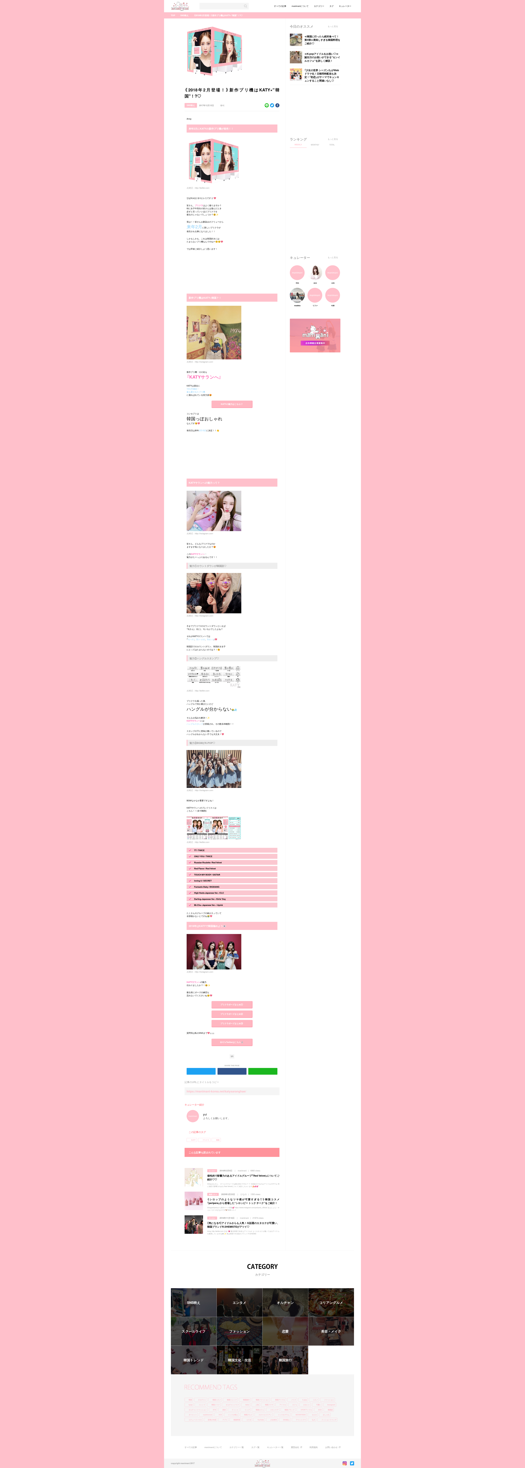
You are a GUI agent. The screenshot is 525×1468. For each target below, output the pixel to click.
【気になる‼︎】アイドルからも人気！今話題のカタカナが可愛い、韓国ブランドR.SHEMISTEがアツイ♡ (243, 1224)
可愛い (318, 1404)
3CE (220, 1414)
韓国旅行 (285, 1359)
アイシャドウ (301, 1419)
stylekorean (207, 1414)
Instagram (331, 1404)
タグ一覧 (255, 1447)
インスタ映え (233, 1414)
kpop (190, 1404)
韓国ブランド (289, 1409)
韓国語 (330, 1409)
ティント (235, 1409)
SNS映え (184, 15)
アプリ (224, 1419)
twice (247, 1404)
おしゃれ (326, 1414)
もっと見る (333, 26)
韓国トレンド (194, 1359)
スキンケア (274, 1409)
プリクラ (205, 1140)
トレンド (202, 1404)
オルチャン (285, 1302)
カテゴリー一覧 (236, 1447)
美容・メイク (331, 1331)
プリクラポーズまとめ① (231, 1004)
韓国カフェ (260, 1409)
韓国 (217, 1140)
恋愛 (285, 1331)
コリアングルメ (331, 1302)
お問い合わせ (331, 1447)
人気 (257, 1404)
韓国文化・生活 (239, 1359)
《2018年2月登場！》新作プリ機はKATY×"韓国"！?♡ (218, 15)
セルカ (314, 1414)
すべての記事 (280, 6)
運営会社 (295, 1447)
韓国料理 (237, 1419)
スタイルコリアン (265, 1414)
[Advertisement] (207, 271)
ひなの (243, 1194)
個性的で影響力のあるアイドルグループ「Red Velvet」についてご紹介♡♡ (243, 1177)
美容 (224, 1409)
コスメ (315, 1399)
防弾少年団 (212, 1419)
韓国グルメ (248, 1414)
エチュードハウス (195, 1419)
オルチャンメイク (232, 1404)
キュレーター (345, 6)
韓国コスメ (213, 1194)
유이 (222, 105)
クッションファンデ (329, 1419)
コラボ (248, 1419)
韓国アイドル (280, 1399)
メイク (293, 1399)
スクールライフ (194, 1331)
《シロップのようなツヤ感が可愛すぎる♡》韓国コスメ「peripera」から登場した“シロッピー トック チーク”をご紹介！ (243, 1201)
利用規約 (314, 1447)
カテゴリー (319, 6)
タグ (331, 6)
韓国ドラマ (269, 1404)
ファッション (239, 1331)
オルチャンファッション (198, 1409)
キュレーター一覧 (275, 1447)
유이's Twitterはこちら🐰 (231, 1042)
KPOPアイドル (306, 1409)
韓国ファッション (262, 1399)
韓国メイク (216, 1404)
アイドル (282, 1404)
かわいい (306, 1404)
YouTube (260, 1419)
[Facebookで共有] (277, 105)
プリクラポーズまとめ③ (231, 1023)
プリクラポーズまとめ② (231, 1013)
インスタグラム (283, 1414)
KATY (193, 1140)
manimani (242, 1171)
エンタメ (212, 1170)
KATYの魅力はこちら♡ (232, 404)
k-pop (304, 1399)
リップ (247, 1409)
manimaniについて (300, 6)
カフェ (294, 1404)
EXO (320, 1409)
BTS (214, 1409)
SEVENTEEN (301, 1414)
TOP (173, 15)
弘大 (313, 1419)
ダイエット (193, 1414)
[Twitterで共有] (272, 105)
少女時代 (273, 1419)
